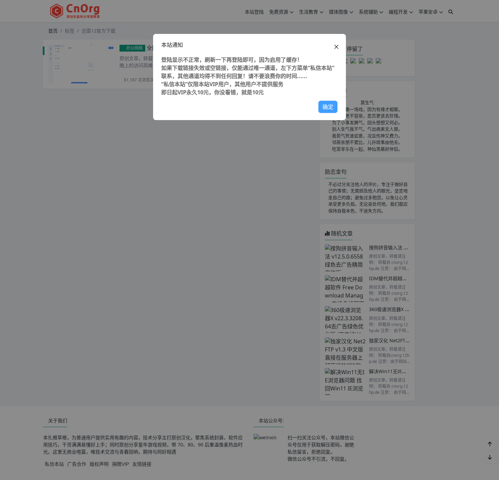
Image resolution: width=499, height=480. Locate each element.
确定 (327, 107)
